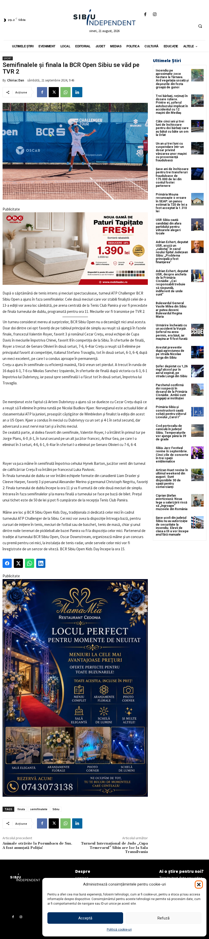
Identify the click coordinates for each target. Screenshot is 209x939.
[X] (54, 92)
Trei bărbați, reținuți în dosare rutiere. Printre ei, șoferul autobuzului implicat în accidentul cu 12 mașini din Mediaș (172, 104)
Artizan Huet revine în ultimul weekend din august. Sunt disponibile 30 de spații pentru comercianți (172, 478)
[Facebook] (145, 14)
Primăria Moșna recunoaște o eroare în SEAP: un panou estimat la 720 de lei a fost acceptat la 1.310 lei (171, 203)
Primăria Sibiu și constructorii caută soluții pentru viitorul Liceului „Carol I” (171, 412)
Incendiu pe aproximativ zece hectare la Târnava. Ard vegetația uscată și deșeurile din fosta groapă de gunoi (172, 79)
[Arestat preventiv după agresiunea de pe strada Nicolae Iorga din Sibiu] (197, 352)
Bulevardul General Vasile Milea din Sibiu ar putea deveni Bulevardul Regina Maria (171, 309)
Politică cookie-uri (119, 929)
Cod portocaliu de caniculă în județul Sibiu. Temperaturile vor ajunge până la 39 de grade (171, 432)
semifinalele (38, 809)
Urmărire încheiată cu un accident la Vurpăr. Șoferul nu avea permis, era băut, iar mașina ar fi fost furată (171, 332)
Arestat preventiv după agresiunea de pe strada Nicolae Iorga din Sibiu (170, 352)
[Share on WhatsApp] (29, 563)
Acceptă (85, 918)
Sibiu (56, 809)
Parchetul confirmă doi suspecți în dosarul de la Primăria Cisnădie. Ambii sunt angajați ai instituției (171, 391)
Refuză (163, 918)
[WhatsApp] (65, 92)
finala (21, 809)
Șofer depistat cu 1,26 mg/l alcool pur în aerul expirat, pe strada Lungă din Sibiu (172, 371)
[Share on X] (18, 563)
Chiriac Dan (15, 80)
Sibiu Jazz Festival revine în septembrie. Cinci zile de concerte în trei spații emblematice (172, 454)
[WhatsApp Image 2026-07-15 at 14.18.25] (75, 688)
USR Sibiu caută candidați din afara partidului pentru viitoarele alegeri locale (168, 226)
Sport (8, 58)
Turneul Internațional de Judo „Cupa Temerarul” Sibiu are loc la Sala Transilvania (114, 847)
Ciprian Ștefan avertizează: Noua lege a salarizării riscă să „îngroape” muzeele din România (171, 502)
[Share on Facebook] (7, 563)
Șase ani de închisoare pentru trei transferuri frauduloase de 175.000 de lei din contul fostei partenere (172, 177)
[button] (198, 884)
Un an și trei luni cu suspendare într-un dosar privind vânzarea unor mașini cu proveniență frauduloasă (171, 152)
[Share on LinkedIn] (40, 563)
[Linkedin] (77, 92)
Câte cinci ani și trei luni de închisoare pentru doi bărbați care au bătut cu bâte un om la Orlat (172, 128)
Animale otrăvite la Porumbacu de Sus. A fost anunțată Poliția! (37, 845)
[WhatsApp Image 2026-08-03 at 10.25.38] (75, 248)
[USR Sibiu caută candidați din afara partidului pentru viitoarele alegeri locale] (197, 224)
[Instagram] (154, 14)
